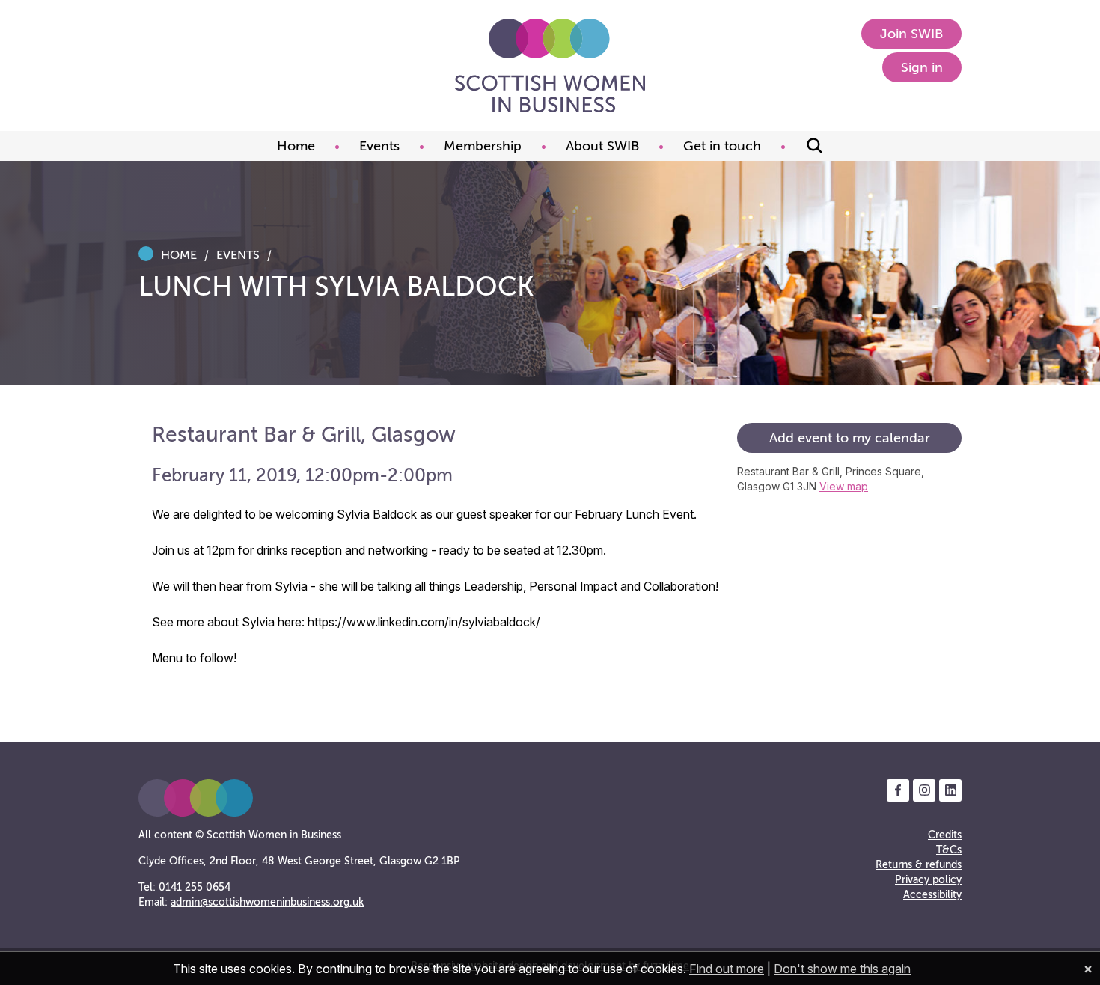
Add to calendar (849, 437)
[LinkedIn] (950, 790)
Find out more (726, 968)
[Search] (814, 146)
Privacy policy (928, 879)
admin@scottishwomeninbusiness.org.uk (267, 902)
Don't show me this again (842, 968)
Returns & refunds (919, 864)
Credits (945, 835)
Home (179, 255)
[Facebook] (898, 790)
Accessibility (932, 894)
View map (843, 486)
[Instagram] (924, 790)
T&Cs (949, 850)
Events (238, 255)
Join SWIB (911, 33)
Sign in (922, 67)
